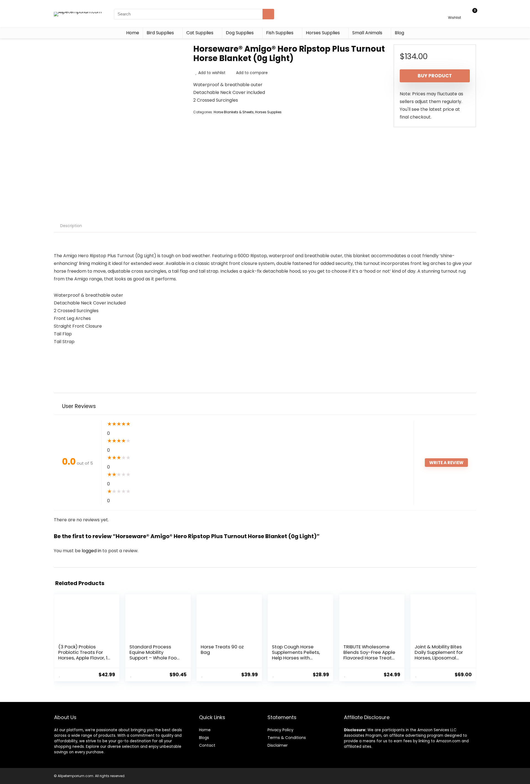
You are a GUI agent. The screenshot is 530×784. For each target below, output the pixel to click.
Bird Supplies (160, 33)
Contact (207, 745)
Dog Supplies (240, 33)
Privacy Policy (280, 730)
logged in (92, 551)
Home (132, 33)
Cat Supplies (199, 33)
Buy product (435, 75)
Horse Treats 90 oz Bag (222, 649)
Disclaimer (277, 745)
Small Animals (367, 33)
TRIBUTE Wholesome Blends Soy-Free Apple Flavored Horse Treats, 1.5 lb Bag (369, 655)
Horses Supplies (323, 33)
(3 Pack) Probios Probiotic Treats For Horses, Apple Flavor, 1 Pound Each (82, 655)
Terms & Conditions (286, 737)
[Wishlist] (454, 11)
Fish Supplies (279, 33)
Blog (399, 33)
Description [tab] (71, 225)
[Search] (268, 14)
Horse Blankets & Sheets (234, 112)
